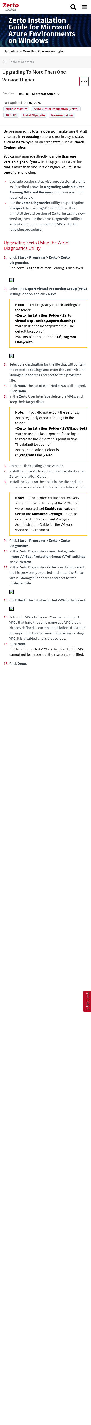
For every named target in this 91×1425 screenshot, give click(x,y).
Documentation (62, 115)
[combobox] (38, 93)
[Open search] (73, 7)
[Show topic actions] (84, 81)
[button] (45, 62)
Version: (9, 93)
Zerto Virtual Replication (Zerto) (56, 109)
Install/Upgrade (34, 115)
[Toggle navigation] (84, 7)
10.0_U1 (11, 115)
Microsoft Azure (16, 109)
